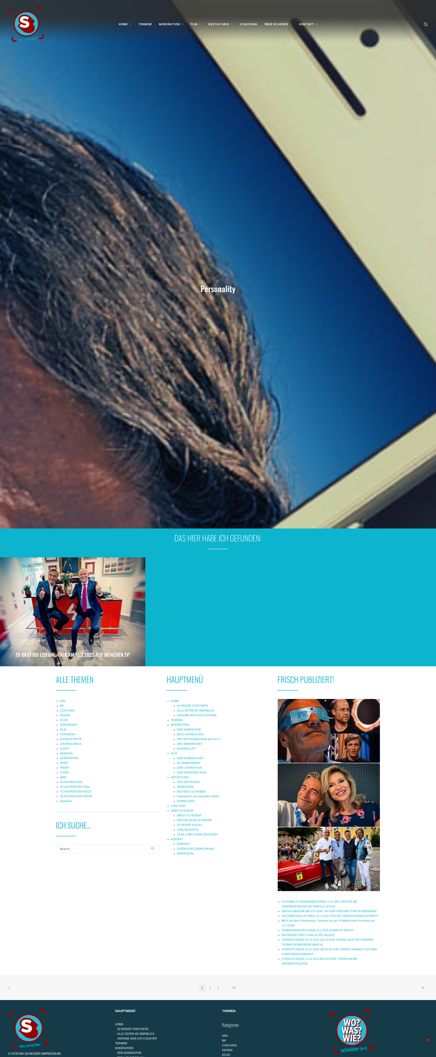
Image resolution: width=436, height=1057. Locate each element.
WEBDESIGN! (185, 786)
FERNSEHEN (68, 724)
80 (234, 987)
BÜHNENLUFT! (186, 748)
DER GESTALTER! (188, 782)
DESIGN (65, 715)
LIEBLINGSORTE (187, 829)
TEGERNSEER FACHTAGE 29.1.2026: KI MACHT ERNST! (318, 930)
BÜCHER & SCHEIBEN (191, 791)
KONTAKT (306, 24)
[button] (426, 24)
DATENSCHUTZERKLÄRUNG (195, 848)
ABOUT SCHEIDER (189, 815)
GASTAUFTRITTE (71, 739)
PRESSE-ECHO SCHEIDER (194, 820)
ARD (63, 701)
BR (62, 705)
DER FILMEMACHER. (190, 758)
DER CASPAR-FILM (189, 767)
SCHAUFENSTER (71, 782)
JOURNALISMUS (71, 744)
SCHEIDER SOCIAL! (190, 825)
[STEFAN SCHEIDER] (26, 24)
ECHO (64, 720)
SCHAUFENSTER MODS (75, 791)
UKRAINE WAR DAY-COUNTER (197, 715)
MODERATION (169, 24)
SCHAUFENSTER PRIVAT (76, 796)
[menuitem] (125, 24)
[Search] (107, 849)
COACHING (248, 24)
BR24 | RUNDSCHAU (190, 734)
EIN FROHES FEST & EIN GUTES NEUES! (308, 935)
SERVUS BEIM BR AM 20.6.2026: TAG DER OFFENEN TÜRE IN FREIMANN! (329, 911)
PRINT (64, 763)
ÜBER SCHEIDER (276, 24)
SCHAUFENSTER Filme (75, 786)
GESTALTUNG (218, 24)
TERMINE (145, 24)
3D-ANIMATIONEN (188, 763)
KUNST (64, 748)
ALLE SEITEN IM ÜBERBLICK (195, 710)
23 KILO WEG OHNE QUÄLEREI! (197, 834)
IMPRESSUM (185, 853)
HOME (123, 24)
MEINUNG (66, 753)
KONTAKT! (183, 844)
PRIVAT (64, 767)
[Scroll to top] (427, 1039)
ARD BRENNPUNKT (190, 744)
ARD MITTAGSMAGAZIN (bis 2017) (198, 739)
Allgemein (66, 801)
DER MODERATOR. (189, 729)
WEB (63, 777)
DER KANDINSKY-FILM (191, 772)
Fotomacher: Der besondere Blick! (198, 796)
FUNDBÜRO (68, 734)
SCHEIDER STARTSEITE (192, 705)
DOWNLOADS (186, 801)
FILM (194, 24)
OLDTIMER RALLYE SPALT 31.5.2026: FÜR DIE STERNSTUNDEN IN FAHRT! (330, 916)
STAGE (64, 772)
